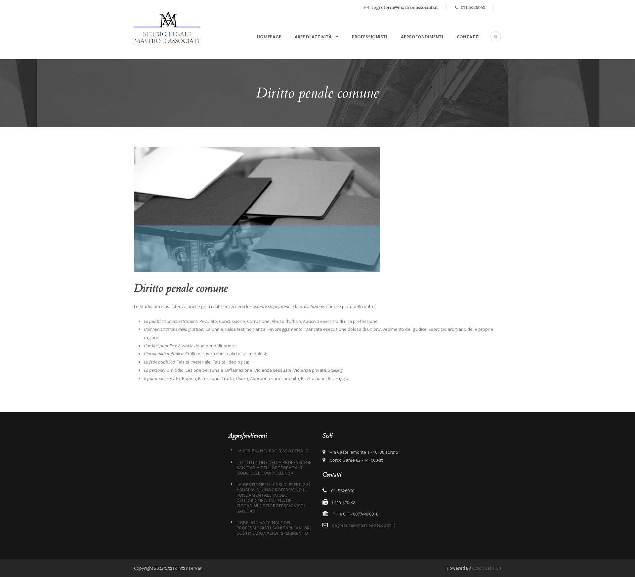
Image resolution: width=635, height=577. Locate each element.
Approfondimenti (422, 37)
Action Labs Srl (486, 568)
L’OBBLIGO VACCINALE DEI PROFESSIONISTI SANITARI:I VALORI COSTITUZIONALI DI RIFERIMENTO (273, 527)
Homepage (269, 37)
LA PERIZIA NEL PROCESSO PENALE (272, 451)
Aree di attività (314, 37)
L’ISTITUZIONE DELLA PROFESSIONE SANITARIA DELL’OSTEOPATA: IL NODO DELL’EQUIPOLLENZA (273, 467)
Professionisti (369, 37)
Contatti (468, 37)
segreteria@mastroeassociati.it (404, 7)
